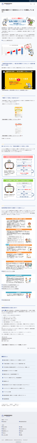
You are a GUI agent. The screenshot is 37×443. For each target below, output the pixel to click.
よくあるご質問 (5, 434)
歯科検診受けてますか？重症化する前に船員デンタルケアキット (17, 384)
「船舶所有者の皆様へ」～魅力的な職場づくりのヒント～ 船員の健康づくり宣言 (15, 90)
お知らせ (4, 432)
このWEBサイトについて (9, 439)
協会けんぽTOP (5, 404)
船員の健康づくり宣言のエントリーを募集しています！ (15, 360)
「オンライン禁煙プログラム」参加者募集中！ (13, 377)
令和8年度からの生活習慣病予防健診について (11, 284)
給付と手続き (5, 426)
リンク (3, 439)
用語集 (21, 434)
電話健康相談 (6, 398)
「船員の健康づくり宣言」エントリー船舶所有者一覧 (14, 363)
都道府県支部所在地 (23, 421)
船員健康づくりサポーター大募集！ (11, 370)
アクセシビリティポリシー (18, 439)
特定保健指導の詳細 (6, 300)
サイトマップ (25, 439)
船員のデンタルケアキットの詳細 (9, 271)
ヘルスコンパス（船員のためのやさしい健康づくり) (14, 388)
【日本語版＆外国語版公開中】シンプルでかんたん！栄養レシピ (17, 367)
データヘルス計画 (7, 391)
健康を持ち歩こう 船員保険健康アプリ (11, 374)
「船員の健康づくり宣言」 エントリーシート (12, 135)
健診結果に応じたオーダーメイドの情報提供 (11, 288)
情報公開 (21, 430)
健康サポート (5, 356)
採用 (21, 432)
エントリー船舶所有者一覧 (7, 40)
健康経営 (3, 310)
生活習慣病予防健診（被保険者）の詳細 (10, 286)
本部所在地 (4, 421)
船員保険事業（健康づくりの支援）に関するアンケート (15, 395)
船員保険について (5, 430)
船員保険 (11, 404)
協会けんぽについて (23, 428)
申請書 (21, 426)
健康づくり (4, 428)
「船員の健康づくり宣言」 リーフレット (11, 119)
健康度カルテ (6, 381)
